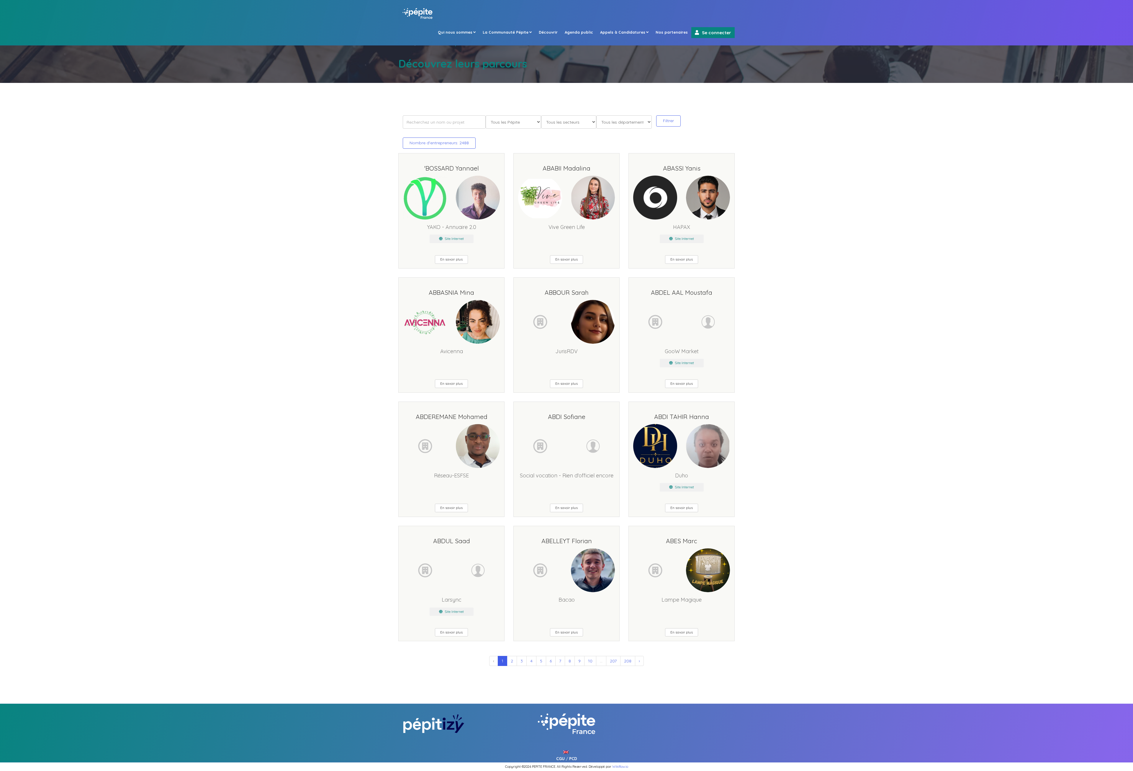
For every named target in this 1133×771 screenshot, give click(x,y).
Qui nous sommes (455, 32)
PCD (573, 758)
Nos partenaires (672, 32)
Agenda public (579, 32)
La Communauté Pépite (505, 32)
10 (590, 661)
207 (613, 661)
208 (627, 661)
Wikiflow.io (620, 767)
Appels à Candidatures (622, 32)
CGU (560, 758)
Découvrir (548, 32)
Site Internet (454, 238)
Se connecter (716, 32)
